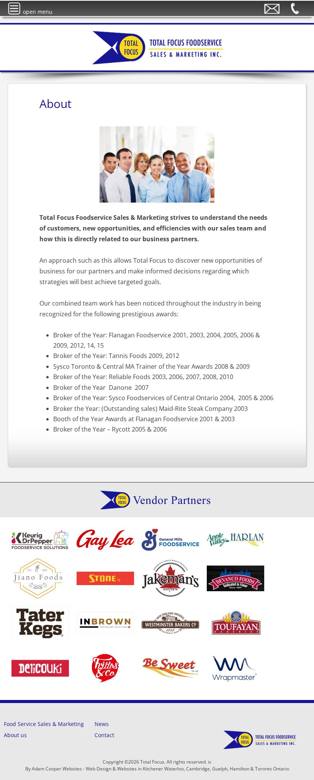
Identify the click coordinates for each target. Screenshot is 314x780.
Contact (104, 735)
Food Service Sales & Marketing (44, 724)
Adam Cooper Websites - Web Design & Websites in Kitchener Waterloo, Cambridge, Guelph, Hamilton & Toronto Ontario (160, 768)
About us (15, 735)
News (102, 724)
